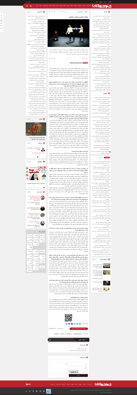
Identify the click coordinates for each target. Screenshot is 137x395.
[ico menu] (27, 6)
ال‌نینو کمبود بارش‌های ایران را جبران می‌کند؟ (33, 203)
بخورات (30, 239)
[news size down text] (54, 59)
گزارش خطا (51, 328)
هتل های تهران (30, 252)
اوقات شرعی (58, 384)
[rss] (1, 28)
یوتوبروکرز (36, 235)
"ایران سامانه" (103, 392)
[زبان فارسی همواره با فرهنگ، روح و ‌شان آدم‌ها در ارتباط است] (42, 208)
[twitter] (1, 21)
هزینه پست (36, 239)
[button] (39, 157)
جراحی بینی (30, 235)
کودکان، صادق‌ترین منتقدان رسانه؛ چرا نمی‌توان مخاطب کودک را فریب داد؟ (97, 266)
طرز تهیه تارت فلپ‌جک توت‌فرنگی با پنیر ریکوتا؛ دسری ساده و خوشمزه (100, 152)
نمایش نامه (69, 334)
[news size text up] (50, 59)
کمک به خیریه (43, 257)
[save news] (54, 12)
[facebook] (72, 324)
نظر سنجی (53, 384)
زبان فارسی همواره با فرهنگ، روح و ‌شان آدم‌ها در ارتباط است (33, 208)
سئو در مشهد (29, 242)
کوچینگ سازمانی (36, 262)
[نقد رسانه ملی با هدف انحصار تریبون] (41, 149)
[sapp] (1, 26)
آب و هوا (63, 384)
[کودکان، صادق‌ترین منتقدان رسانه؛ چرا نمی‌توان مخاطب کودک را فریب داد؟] (106, 266)
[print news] (50, 12)
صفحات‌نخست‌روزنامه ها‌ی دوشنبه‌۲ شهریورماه (36, 183)
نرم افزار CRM (30, 247)
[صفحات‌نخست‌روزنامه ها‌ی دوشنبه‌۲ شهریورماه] (36, 173)
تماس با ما (89, 384)
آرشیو (76, 384)
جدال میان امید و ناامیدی (82, 348)
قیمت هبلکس (30, 262)
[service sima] (100, 2)
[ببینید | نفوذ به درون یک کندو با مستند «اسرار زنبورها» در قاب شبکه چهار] (36, 129)
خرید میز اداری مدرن (36, 268)
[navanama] (109, 2)
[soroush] (66, 324)
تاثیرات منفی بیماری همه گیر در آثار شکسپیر (78, 350)
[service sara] (105, 2)
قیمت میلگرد (29, 267)
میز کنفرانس (29, 270)
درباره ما (84, 384)
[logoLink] (101, 6)
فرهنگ (85, 12)
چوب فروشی (42, 235)
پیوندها (80, 384)
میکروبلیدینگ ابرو (36, 257)
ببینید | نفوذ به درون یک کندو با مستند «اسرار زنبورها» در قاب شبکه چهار (37, 138)
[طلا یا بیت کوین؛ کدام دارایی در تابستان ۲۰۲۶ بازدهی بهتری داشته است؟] (106, 289)
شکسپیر (56, 334)
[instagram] (1, 15)
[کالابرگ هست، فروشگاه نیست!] (106, 274)
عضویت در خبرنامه (70, 384)
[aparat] (1, 23)
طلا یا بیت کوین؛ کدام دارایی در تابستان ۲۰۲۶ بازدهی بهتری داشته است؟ (97, 289)
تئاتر (62, 334)
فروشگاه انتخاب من (36, 252)
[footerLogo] (103, 384)
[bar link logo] (28, 2)
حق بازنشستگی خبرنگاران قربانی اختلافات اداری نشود (33, 217)
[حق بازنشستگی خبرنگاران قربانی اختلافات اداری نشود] (42, 216)
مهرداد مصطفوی (77, 334)
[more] (94, 259)
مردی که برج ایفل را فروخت (97, 282)
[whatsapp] (80, 324)
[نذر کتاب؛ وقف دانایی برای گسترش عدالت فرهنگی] (42, 224)
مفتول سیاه (43, 262)
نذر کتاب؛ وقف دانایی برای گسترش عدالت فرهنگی (33, 226)
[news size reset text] (52, 59)
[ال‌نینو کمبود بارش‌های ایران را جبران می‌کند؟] (42, 200)
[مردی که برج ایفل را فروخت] (106, 283)
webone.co (42, 251)
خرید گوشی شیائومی (42, 240)
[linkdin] (69, 324)
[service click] (97, 2)
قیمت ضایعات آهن (29, 257)
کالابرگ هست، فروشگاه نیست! (97, 278)
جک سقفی (43, 267)
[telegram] (1, 18)
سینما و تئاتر (80, 12)
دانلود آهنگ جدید (36, 243)
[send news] (52, 12)
